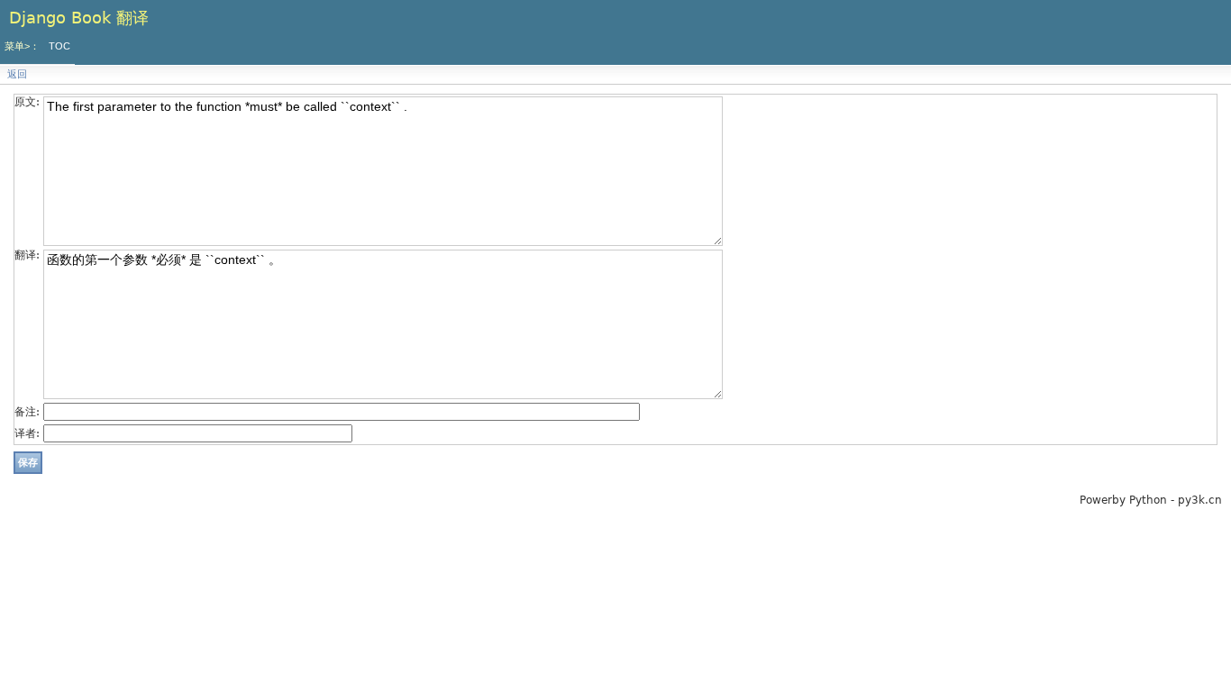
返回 (17, 74)
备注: (27, 411)
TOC (59, 46)
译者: (27, 433)
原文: (27, 102)
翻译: (27, 255)
